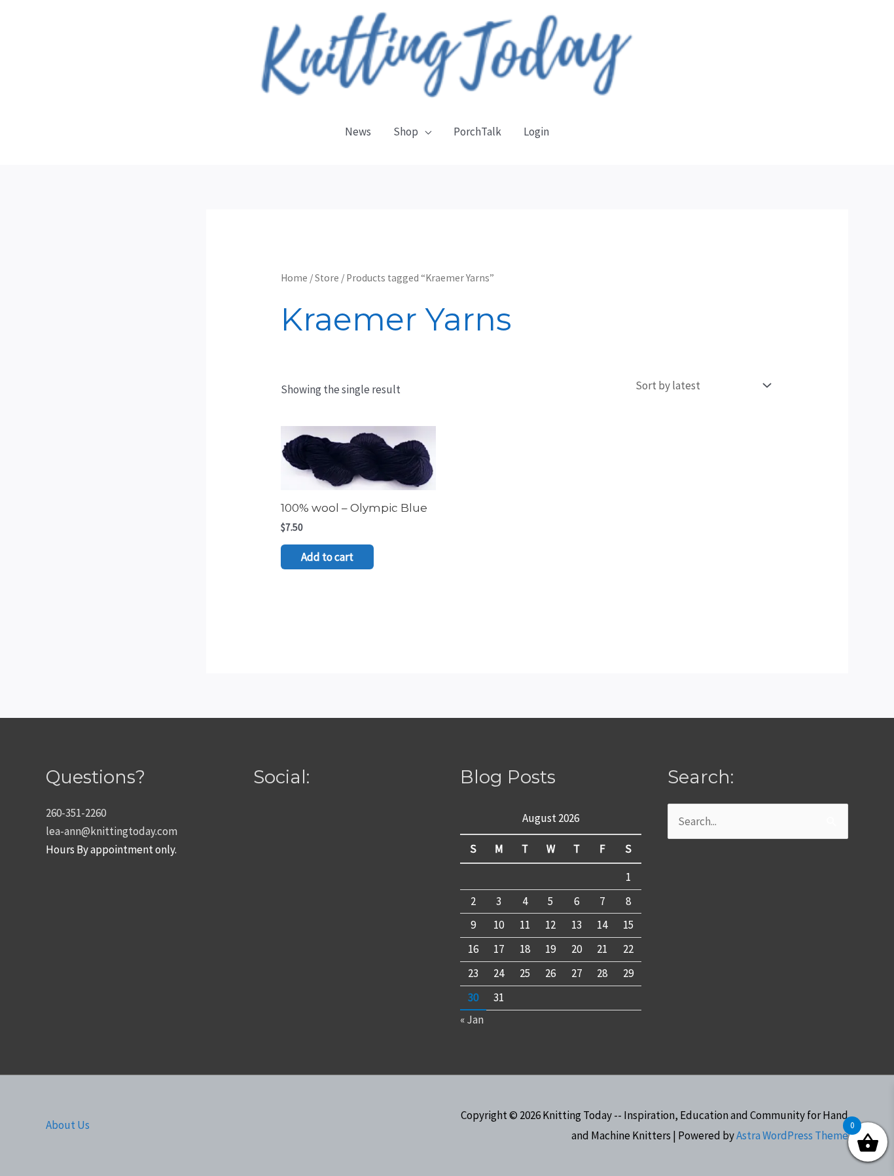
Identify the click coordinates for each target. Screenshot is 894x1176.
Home (294, 278)
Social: (281, 777)
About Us (68, 1125)
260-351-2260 (76, 813)
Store (327, 278)
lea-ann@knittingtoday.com (111, 831)
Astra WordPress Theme (792, 1135)
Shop (405, 131)
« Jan (472, 1019)
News (358, 131)
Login (536, 131)
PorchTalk (477, 131)
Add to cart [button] (327, 557)
